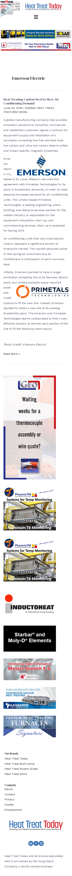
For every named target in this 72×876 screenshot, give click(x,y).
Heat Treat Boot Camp (20, 763)
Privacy (9, 799)
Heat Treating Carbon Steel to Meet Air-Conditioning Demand (31, 101)
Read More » (11, 354)
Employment (13, 809)
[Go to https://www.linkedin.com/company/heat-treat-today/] (30, 844)
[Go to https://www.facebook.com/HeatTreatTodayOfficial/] (36, 844)
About (9, 789)
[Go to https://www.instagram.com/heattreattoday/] (41, 844)
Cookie (9, 804)
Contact (10, 794)
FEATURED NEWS (15, 112)
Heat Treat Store (16, 774)
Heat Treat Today (16, 758)
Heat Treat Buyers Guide (21, 768)
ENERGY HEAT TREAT (39, 108)
